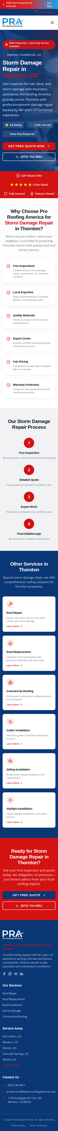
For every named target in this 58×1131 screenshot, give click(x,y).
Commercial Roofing (15, 1016)
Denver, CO (9, 1048)
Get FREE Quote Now (26, 146)
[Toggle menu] (52, 22)
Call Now (49, 4)
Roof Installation (12, 1005)
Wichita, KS (9, 1059)
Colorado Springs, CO (16, 1054)
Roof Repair (10, 993)
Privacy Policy (18, 1125)
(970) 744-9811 (32, 156)
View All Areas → (13, 1065)
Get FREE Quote (26, 895)
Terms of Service (38, 1125)
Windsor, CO (10, 1042)
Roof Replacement (14, 999)
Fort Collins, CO (12, 1036)
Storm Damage (12, 1010)
